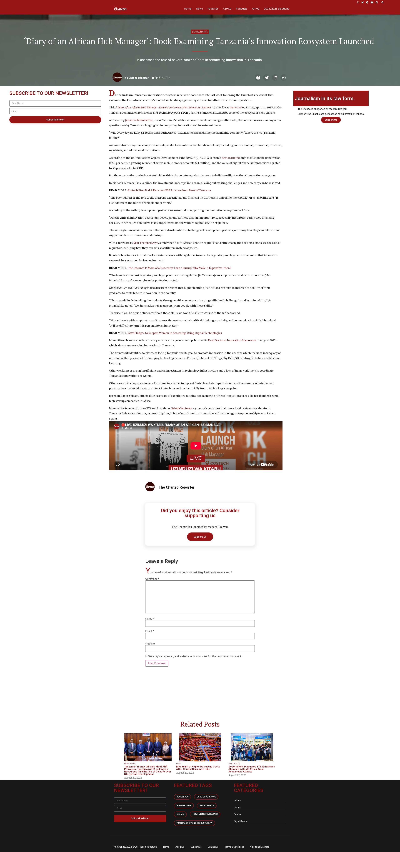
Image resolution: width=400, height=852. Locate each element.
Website (150, 643)
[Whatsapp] (357, 2)
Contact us (213, 847)
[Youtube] (372, 2)
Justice (237, 807)
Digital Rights (200, 31)
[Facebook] (367, 2)
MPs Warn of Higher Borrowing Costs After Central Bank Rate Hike (198, 768)
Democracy (182, 797)
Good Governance (206, 797)
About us (179, 847)
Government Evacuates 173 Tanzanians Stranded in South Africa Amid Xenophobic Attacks (251, 769)
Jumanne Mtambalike (138, 120)
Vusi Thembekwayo (145, 243)
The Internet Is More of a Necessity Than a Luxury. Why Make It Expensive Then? (179, 268)
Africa (255, 8)
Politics (133, 763)
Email (149, 631)
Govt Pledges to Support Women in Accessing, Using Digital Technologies (175, 333)
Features (213, 8)
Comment (152, 578)
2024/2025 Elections (276, 8)
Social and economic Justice (205, 814)
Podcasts (241, 8)
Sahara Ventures (181, 408)
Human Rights (184, 806)
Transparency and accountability (194, 823)
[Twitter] (362, 2)
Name (149, 618)
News (199, 8)
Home (188, 8)
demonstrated (231, 158)
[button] (382, 2)
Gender (180, 814)
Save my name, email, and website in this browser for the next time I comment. (195, 656)
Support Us (196, 847)
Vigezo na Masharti (259, 847)
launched (236, 107)
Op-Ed (227, 8)
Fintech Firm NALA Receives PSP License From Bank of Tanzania (169, 190)
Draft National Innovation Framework (232, 340)
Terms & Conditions (234, 847)
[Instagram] (376, 2)
